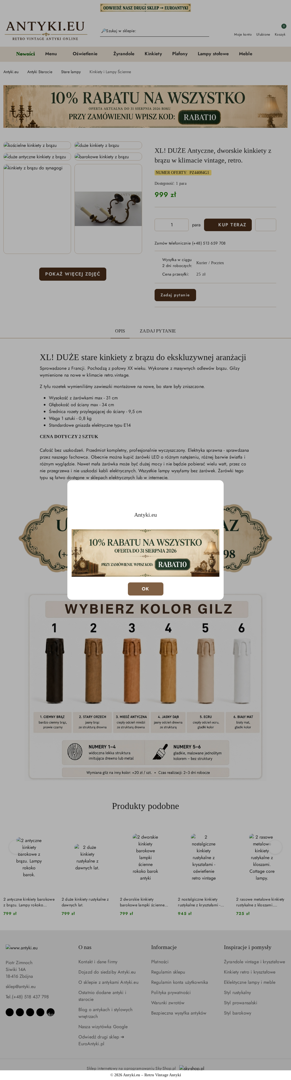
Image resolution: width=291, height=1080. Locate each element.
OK (145, 589)
